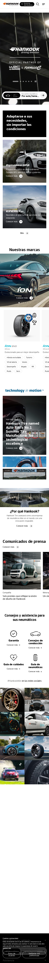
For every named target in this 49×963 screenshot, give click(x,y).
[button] (15, 81)
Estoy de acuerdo (11, 954)
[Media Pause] (35, 81)
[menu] (43, 4)
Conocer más (7, 948)
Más (22, 233)
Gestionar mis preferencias (34, 954)
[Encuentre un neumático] (37, 4)
